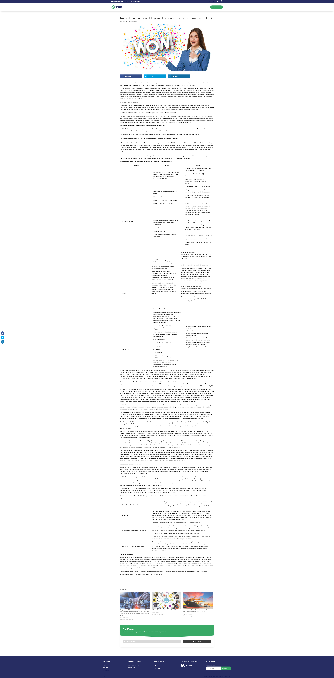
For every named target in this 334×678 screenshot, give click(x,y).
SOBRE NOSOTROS (204, 7)
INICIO (169, 7)
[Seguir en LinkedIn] (217, 1)
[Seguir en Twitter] (206, 1)
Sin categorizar (132, 21)
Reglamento (106, 676)
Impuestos (105, 667)
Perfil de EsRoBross (133, 665)
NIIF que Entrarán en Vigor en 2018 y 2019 (164, 610)
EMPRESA (175, 7)
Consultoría (106, 670)
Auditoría (105, 665)
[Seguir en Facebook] (209, 1)
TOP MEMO (194, 7)
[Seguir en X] (155, 665)
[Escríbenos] (221, 1)
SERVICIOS (185, 7)
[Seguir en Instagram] (213, 1)
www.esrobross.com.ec (164, 568)
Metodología (131, 667)
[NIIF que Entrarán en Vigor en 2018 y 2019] (166, 600)
